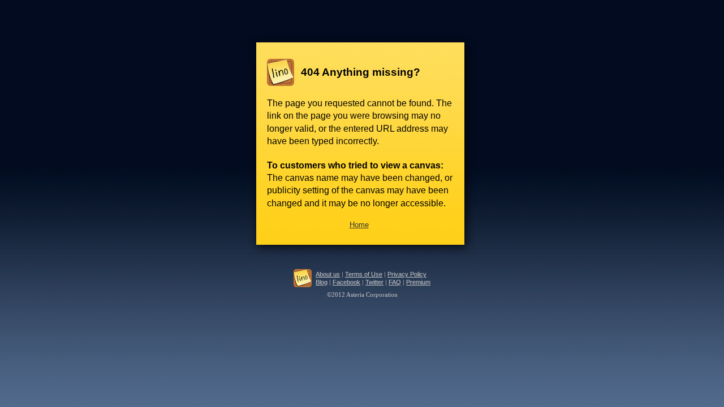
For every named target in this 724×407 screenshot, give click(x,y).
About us (328, 274)
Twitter (374, 282)
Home (359, 224)
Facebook (346, 282)
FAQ (395, 282)
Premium (418, 282)
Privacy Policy (406, 274)
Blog (321, 282)
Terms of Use (363, 274)
